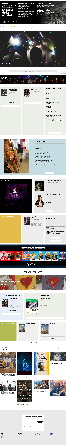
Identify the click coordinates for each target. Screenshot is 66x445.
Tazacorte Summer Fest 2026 (50, 106)
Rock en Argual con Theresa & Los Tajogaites (36, 89)
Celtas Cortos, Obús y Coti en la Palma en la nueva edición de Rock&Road (14, 89)
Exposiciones (3, 436)
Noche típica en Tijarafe (30, 323)
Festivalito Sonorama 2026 (50, 119)
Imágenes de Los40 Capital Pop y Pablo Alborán (24, 377)
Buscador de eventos (21, 436)
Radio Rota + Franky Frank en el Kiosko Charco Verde (53, 115)
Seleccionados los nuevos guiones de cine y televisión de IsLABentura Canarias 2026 (40, 391)
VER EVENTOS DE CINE (55, 237)
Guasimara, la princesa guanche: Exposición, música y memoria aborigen (45, 152)
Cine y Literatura (3, 437)
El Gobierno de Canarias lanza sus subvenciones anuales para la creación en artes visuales (57, 363)
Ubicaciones (19, 434)
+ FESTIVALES (10, 105)
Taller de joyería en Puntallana (45, 298)
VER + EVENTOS (53, 338)
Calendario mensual (20, 435)
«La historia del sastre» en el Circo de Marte (54, 180)
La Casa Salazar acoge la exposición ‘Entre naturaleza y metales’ (44, 160)
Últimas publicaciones (37, 434)
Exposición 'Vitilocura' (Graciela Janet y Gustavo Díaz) (42, 156)
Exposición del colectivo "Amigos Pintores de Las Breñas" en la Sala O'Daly (45, 164)
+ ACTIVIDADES (11, 314)
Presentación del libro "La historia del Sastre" (36, 217)
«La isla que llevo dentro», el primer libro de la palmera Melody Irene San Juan (40, 377)
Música (2, 434)
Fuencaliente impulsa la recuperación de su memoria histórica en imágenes (23, 404)
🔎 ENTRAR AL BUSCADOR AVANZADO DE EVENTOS (33, 71)
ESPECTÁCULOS (10, 63)
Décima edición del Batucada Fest (51, 123)
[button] (33, 49)
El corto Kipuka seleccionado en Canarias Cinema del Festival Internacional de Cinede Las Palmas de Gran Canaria (8, 393)
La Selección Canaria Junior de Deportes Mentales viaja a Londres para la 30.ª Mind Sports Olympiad (8, 375)
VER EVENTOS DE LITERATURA (55, 240)
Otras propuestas (3, 438)
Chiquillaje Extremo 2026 (14, 298)
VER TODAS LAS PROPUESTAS (33, 342)
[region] (33, 50)
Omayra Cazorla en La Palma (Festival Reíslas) (54, 194)
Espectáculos (3, 435)
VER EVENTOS (3, 284)
